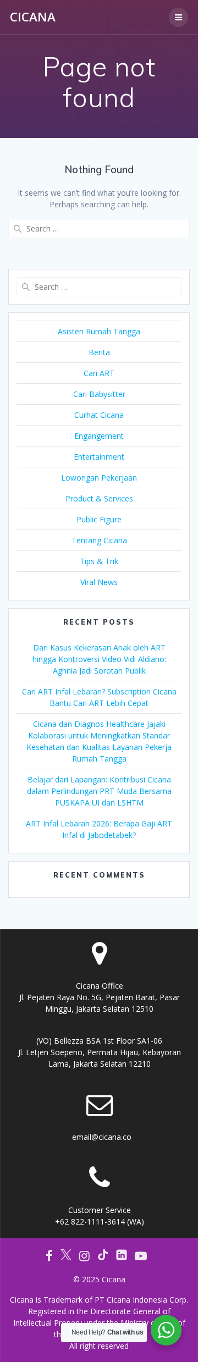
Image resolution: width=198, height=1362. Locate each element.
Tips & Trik (99, 561)
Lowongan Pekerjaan (99, 477)
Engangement (99, 436)
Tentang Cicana (99, 540)
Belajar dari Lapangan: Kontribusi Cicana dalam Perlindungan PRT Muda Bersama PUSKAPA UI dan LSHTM (99, 791)
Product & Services (99, 498)
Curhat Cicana (99, 415)
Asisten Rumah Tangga (99, 331)
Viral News (99, 582)
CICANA (33, 17)
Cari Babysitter (99, 394)
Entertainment (99, 456)
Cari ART (99, 373)
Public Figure (99, 519)
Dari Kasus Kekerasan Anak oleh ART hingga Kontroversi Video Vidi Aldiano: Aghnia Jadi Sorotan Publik (99, 659)
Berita (99, 352)
